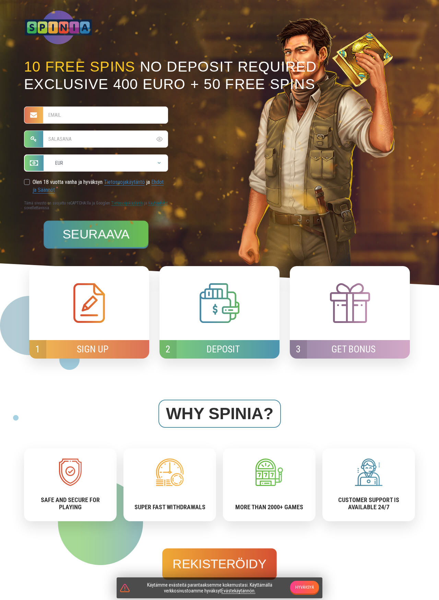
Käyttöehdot (158, 203)
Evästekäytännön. (238, 590)
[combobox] (96, 163)
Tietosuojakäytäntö (124, 182)
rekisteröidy (219, 564)
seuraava (96, 234)
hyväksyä (304, 587)
